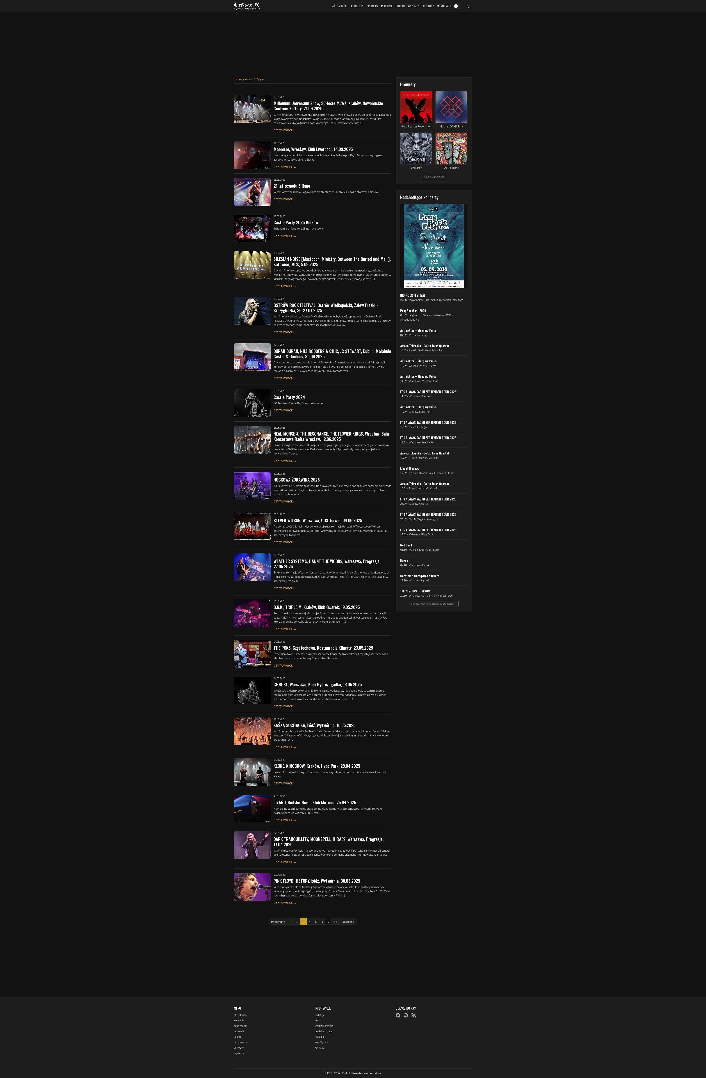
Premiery (372, 6)
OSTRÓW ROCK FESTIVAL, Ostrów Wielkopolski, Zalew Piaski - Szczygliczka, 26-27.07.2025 (326, 308)
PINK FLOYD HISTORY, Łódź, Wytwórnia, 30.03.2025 (317, 880)
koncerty (239, 1020)
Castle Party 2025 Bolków (296, 222)
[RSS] (413, 1015)
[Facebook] (398, 1015)
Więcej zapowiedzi (434, 176)
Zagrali (400, 6)
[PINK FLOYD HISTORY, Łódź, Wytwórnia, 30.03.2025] (252, 887)
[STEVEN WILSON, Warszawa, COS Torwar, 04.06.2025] (252, 526)
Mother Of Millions (451, 126)
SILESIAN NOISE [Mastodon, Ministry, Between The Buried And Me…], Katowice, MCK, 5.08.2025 (332, 261)
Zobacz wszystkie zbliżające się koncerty (434, 603)
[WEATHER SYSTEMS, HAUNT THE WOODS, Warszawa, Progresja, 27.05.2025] (252, 567)
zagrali (237, 1036)
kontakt (319, 1047)
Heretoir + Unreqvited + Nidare (419, 575)
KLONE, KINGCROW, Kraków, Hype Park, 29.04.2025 (317, 765)
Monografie (444, 6)
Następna (348, 921)
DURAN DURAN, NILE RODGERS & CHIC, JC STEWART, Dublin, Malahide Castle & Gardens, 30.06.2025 (332, 354)
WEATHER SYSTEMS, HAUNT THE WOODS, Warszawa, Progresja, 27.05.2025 (327, 564)
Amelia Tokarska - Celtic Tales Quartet (424, 345)
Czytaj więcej (284, 130)
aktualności (240, 1015)
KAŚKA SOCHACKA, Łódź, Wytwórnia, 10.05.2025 (315, 725)
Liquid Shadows (409, 468)
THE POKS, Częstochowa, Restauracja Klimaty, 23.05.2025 (323, 647)
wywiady (239, 1053)
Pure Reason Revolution (416, 126)
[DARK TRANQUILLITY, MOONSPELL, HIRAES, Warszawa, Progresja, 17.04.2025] (252, 845)
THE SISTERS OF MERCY (415, 591)
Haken (404, 560)
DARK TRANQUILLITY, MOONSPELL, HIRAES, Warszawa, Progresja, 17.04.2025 (329, 842)
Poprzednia (278, 921)
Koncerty (357, 6)
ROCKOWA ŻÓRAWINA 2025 (297, 479)
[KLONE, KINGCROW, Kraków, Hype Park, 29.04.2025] (252, 772)
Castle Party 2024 (289, 397)
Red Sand (406, 545)
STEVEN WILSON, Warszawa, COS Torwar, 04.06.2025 (318, 520)
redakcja (320, 1015)
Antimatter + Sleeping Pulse (418, 330)
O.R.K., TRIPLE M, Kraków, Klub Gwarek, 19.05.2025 (317, 607)
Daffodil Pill (451, 167)
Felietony (428, 6)
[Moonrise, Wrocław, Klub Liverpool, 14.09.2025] (252, 155)
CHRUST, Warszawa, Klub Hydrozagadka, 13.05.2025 (318, 684)
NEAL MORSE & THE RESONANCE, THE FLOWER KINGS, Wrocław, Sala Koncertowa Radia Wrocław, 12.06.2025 (331, 436)
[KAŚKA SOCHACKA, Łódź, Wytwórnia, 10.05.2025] (252, 731)
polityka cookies (324, 1031)
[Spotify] (406, 1015)
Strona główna (243, 79)
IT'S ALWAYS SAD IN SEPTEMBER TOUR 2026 (428, 391)
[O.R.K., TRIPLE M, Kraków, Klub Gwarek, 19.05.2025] (252, 613)
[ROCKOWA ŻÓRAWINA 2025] (252, 486)
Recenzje (386, 6)
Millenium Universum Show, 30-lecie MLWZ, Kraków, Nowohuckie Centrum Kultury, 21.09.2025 (328, 106)
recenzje (239, 1031)
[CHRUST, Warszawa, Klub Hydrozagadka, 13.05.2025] (252, 690)
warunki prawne (324, 1025)
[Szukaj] (469, 6)
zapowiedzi (240, 1025)
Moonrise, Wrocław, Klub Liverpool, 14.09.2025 (313, 149)
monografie (240, 1042)
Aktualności (340, 6)
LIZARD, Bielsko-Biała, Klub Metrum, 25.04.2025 (315, 802)
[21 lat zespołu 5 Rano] (252, 192)
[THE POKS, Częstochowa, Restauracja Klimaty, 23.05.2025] (252, 654)
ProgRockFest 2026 (413, 310)
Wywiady (413, 6)
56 (335, 921)
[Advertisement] (353, 42)
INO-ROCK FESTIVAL (412, 295)
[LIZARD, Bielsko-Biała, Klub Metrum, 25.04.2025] (252, 808)
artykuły (239, 1047)
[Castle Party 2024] (252, 403)
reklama (319, 1036)
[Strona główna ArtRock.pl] (247, 6)
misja (317, 1020)
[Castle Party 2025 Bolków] (252, 228)
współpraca (322, 1042)
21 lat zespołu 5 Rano (292, 185)
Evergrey (416, 167)
